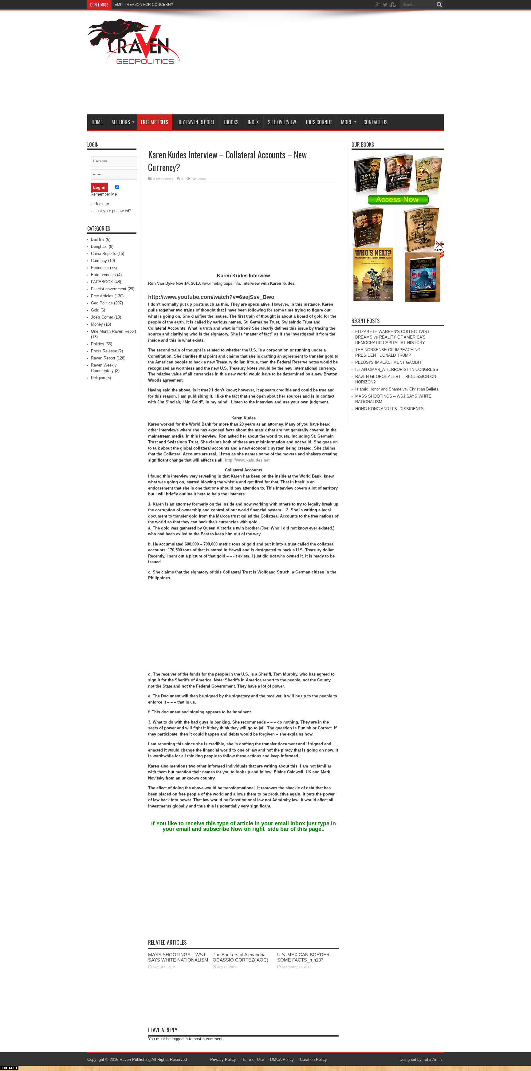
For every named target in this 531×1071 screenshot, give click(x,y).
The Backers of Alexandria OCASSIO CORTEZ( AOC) (240, 957)
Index (253, 122)
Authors (121, 122)
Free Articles (154, 122)
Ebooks (231, 122)
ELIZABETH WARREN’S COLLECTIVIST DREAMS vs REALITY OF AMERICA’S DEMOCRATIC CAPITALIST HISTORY (392, 337)
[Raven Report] (134, 61)
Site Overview (282, 122)
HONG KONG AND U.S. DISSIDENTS (389, 409)
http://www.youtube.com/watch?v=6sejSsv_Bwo (211, 297)
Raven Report (103, 358)
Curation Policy (313, 1059)
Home (97, 122)
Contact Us (375, 122)
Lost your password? (112, 210)
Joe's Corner (102, 317)
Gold (95, 310)
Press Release (104, 351)
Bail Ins (97, 239)
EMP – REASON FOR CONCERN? (144, 4)
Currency (99, 260)
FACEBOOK (102, 282)
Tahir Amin (432, 1059)
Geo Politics (102, 303)
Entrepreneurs (103, 274)
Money (97, 324)
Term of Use (253, 1059)
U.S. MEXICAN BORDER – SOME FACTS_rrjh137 (305, 957)
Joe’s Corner (318, 122)
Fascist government (108, 289)
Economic (100, 267)
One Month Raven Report (113, 331)
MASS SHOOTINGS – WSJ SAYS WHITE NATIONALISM (178, 957)
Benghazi (99, 246)
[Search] (439, 4)
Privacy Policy (223, 1059)
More (346, 122)
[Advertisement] (332, 64)
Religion (98, 377)
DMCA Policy (282, 1059)
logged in (180, 1039)
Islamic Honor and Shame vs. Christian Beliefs (397, 389)
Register (101, 203)
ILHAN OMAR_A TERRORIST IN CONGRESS (396, 369)
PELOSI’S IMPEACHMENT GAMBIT (388, 362)
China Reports (103, 253)
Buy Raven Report (195, 122)
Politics (97, 344)
